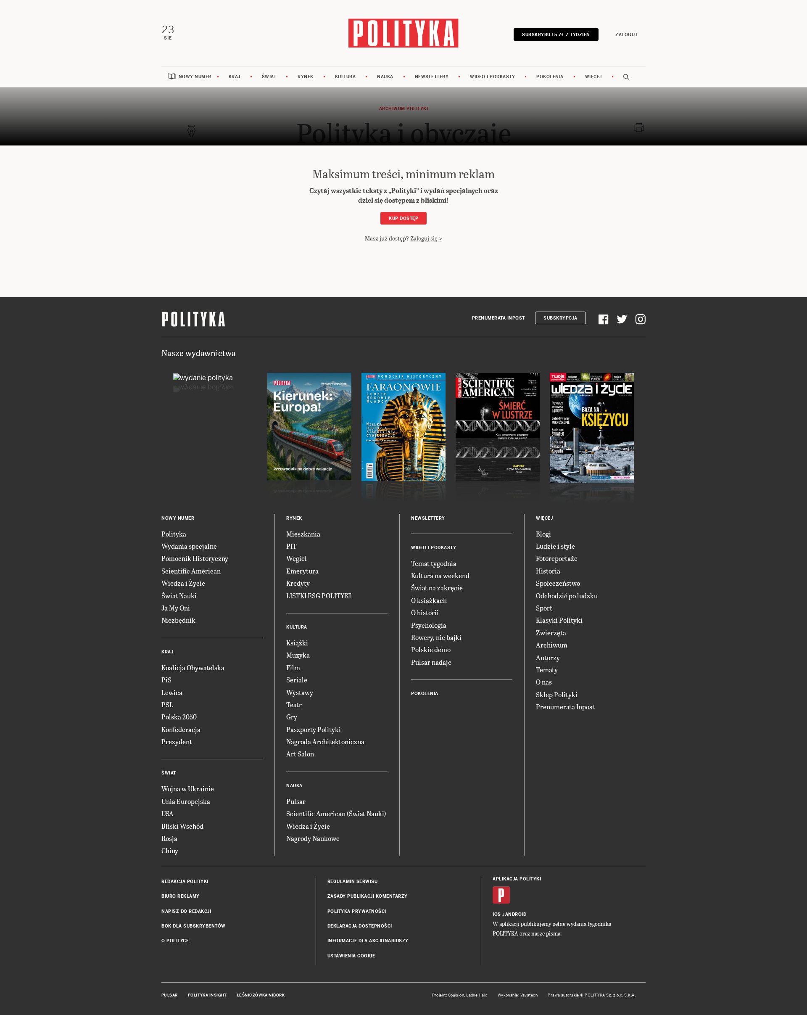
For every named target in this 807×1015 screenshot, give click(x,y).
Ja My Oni (175, 608)
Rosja (169, 838)
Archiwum (551, 645)
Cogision (456, 995)
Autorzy (548, 657)
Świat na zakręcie (437, 587)
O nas (544, 682)
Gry (291, 717)
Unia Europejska (185, 801)
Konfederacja (180, 729)
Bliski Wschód (182, 826)
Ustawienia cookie (351, 956)
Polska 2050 (179, 717)
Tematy (547, 669)
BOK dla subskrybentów (193, 926)
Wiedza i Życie (183, 583)
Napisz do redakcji (186, 911)
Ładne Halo (477, 995)
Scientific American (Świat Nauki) (336, 813)
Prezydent (176, 741)
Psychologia (428, 625)
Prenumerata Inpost (498, 318)
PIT (291, 546)
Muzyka (298, 655)
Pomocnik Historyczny (194, 558)
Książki (297, 643)
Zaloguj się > (426, 238)
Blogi (543, 534)
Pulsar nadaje (431, 662)
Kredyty (298, 583)
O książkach (429, 600)
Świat (269, 76)
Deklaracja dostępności (359, 926)
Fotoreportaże (557, 558)
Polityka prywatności (356, 911)
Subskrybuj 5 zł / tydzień (556, 34)
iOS (497, 914)
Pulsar (296, 801)
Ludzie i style (555, 546)
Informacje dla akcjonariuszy (368, 941)
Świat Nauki (179, 595)
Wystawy (299, 692)
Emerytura (302, 571)
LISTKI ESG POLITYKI (318, 595)
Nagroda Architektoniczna (325, 741)
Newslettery (432, 76)
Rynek (306, 76)
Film (293, 667)
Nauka (385, 76)
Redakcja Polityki (184, 881)
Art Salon (300, 754)
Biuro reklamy (180, 896)
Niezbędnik (178, 620)
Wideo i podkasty (492, 76)
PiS (166, 680)
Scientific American (191, 571)
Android (516, 914)
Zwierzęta (551, 632)
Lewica (171, 692)
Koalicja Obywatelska (192, 667)
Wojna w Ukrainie (187, 788)
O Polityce (175, 941)
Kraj (234, 76)
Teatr (294, 704)
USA (167, 813)
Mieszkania (303, 534)
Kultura (345, 76)
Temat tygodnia (433, 563)
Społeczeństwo (558, 583)
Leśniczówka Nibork (261, 995)
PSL (167, 704)
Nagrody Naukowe (313, 838)
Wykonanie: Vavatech (518, 995)
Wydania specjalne (189, 546)
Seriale (296, 680)
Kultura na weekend (440, 575)
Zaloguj (626, 34)
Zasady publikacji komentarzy (367, 896)
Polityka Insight (207, 995)
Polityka (173, 534)
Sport (544, 608)
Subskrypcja (560, 318)
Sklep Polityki (557, 694)
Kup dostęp (403, 218)
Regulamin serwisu (352, 881)
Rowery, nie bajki (436, 637)
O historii (425, 612)
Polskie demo (431, 649)
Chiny (169, 850)
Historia (548, 571)
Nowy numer (195, 76)
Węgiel (296, 558)
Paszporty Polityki (313, 729)
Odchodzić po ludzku (567, 595)
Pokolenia (550, 76)
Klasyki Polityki (559, 620)
